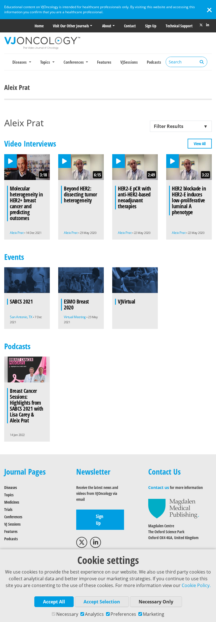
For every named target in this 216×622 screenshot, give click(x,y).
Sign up (150, 25)
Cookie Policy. (196, 585)
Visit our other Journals (71, 25)
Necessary (67, 614)
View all (200, 143)
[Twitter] (201, 25)
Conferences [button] (74, 62)
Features (104, 62)
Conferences (13, 516)
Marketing (153, 614)
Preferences (123, 614)
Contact (130, 25)
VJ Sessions (12, 524)
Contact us (158, 487)
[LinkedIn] (207, 25)
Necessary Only (156, 602)
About (106, 25)
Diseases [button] (20, 62)
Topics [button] (45, 62)
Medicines (11, 502)
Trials (8, 509)
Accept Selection (102, 602)
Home (39, 25)
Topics (9, 494)
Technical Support (179, 25)
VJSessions (129, 62)
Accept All (54, 602)
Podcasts (154, 62)
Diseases (10, 487)
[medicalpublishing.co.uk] (173, 508)
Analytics (94, 614)
